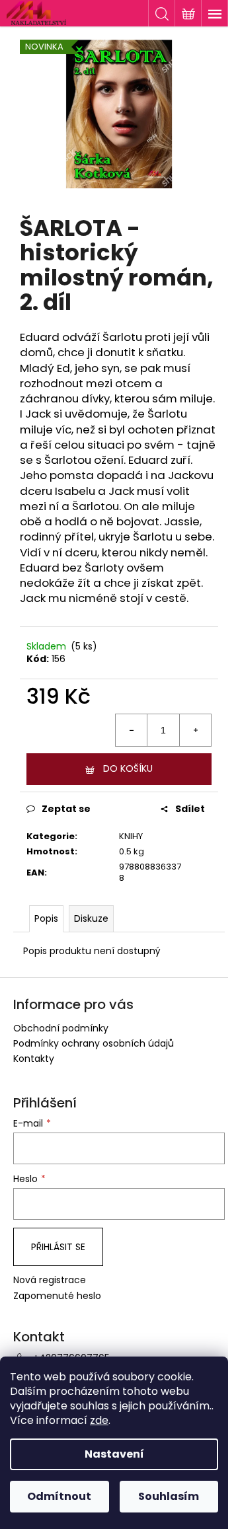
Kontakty (33, 1058)
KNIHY (131, 836)
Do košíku (128, 768)
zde (99, 1420)
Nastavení (114, 1454)
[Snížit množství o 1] (131, 730)
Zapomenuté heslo (57, 1296)
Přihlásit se (58, 1246)
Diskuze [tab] (91, 918)
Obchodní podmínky (60, 1028)
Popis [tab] (46, 918)
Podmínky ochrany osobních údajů (93, 1043)
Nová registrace (49, 1280)
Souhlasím (168, 1496)
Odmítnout (59, 1496)
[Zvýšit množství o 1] (195, 730)
